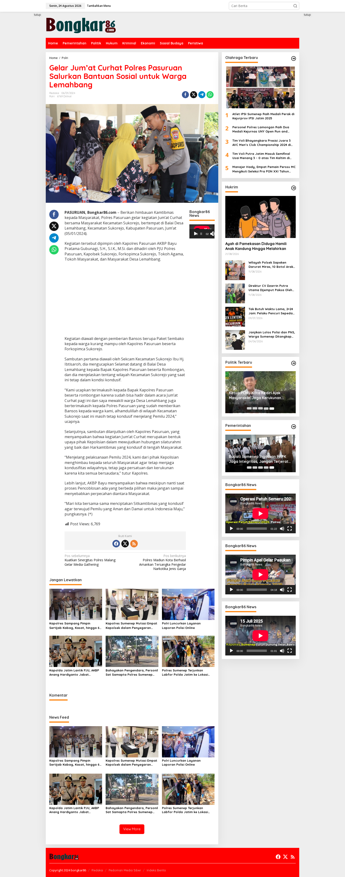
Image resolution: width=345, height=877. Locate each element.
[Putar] (195, 233)
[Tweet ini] (193, 94)
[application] (202, 231)
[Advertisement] (28, 97)
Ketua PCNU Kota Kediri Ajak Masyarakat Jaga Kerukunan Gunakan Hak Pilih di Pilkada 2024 (259, 396)
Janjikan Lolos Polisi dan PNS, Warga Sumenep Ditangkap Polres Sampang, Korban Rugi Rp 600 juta (272, 334)
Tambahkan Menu (99, 6)
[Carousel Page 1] (249, 408)
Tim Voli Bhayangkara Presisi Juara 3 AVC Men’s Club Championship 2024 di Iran (261, 143)
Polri (52, 96)
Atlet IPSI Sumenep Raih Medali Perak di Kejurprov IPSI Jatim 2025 (263, 116)
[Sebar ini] (185, 94)
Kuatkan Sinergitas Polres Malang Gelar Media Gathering (90, 560)
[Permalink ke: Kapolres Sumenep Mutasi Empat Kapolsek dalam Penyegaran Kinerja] (132, 604)
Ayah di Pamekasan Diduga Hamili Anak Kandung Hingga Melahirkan (256, 246)
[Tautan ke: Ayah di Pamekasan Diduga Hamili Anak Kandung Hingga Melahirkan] (260, 217)
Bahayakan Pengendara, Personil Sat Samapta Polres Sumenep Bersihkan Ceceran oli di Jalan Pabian (132, 672)
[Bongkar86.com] (81, 24)
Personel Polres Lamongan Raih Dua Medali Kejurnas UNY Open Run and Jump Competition (260, 129)
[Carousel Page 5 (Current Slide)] (271, 408)
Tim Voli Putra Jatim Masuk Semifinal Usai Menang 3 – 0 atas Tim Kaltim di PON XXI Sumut (261, 156)
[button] (295, 6)
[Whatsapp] (210, 94)
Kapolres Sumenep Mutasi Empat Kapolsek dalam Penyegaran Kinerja (131, 625)
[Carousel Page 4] (266, 408)
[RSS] (134, 543)
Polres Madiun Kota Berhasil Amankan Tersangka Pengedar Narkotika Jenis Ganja (162, 562)
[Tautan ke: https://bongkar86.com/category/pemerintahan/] (293, 426)
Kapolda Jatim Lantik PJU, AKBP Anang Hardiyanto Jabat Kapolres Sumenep (74, 672)
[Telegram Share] (201, 94)
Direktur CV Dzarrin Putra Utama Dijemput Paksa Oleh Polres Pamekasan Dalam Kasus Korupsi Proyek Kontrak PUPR (272, 288)
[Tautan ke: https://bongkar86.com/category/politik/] (293, 363)
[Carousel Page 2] (255, 408)
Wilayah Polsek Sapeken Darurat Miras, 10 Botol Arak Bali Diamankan (271, 265)
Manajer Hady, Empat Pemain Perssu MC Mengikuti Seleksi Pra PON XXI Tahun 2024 (264, 169)
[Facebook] (116, 543)
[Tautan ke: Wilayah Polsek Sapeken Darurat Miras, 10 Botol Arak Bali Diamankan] (235, 270)
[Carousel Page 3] (260, 408)
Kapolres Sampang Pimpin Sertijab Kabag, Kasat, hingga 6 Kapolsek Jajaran (74, 625)
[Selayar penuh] (214, 233)
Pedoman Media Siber (125, 870)
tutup (37, 15)
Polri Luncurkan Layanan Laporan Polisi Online (181, 625)
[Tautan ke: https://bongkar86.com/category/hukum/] (293, 188)
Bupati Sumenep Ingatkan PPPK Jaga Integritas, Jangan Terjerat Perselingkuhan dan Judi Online (258, 459)
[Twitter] (125, 543)
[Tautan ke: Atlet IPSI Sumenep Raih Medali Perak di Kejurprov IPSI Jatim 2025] (260, 87)
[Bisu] (282, 528)
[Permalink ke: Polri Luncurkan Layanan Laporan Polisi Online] (188, 604)
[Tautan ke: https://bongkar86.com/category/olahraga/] (293, 58)
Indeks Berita (156, 870)
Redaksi (97, 870)
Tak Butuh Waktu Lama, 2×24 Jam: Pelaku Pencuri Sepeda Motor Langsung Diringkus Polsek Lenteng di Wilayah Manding (271, 311)
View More (132, 829)
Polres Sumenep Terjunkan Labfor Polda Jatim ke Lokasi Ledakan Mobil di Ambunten (185, 672)
